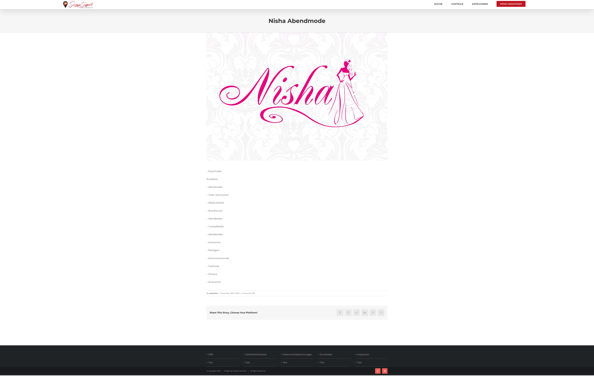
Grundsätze (326, 354)
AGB (210, 354)
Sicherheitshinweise (256, 354)
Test (210, 362)
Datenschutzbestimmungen (297, 354)
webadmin (213, 293)
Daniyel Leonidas (239, 371)
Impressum (363, 354)
